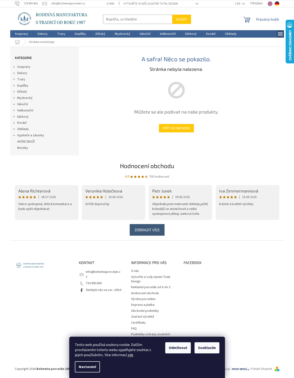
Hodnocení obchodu (147, 165)
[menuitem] (21, 34)
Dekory (22, 73)
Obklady (23, 129)
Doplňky (22, 85)
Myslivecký (25, 98)
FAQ (134, 328)
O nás (110, 4)
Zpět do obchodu (176, 128)
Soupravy (23, 67)
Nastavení (87, 366)
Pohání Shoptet (262, 369)
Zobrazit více (147, 230)
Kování (21, 123)
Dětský (22, 91)
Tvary (21, 79)
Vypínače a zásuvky (30, 135)
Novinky (22, 148)
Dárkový (23, 116)
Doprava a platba (143, 305)
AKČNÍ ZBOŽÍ (26, 141)
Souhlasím (207, 347)
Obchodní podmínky (145, 311)
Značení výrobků (142, 316)
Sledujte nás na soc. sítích (104, 290)
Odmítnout (178, 347)
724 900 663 (94, 283)
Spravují (224, 369)
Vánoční (22, 104)
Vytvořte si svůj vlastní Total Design (151, 4)
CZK (238, 4)
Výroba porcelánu (143, 299)
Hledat (181, 19)
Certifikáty (138, 322)
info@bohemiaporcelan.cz (103, 274)
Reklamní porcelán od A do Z (151, 287)
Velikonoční (25, 110)
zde (130, 355)
